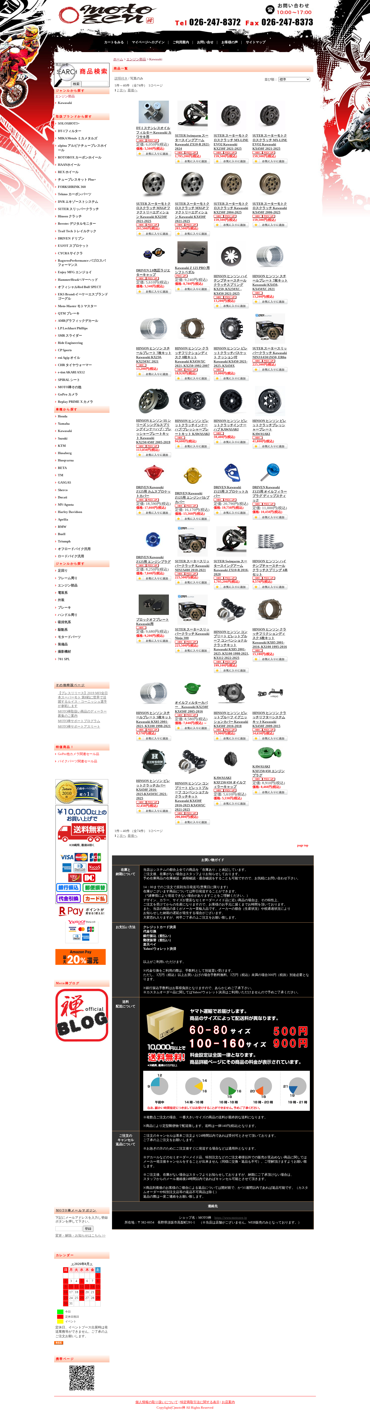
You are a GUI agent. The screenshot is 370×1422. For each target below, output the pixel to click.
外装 (61, 600)
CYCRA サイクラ (70, 253)
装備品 (63, 644)
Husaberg (65, 453)
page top (302, 845)
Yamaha (64, 423)
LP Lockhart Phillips (73, 328)
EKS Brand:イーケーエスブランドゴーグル (83, 296)
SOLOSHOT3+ (69, 123)
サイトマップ (256, 42)
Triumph (64, 541)
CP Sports (65, 350)
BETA (62, 468)
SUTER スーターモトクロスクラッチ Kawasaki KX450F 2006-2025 (269, 208)
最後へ (132, 90)
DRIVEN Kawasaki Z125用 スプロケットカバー (231, 492)
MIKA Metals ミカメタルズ (77, 138)
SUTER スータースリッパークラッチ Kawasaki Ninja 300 (192, 634)
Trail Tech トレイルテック (77, 231)
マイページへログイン (148, 42)
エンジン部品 (65, 96)
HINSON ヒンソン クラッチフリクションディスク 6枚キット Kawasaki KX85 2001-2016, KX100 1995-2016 (269, 638)
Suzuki (62, 438)
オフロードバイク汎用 (74, 549)
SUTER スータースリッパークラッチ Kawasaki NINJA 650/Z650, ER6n (269, 353)
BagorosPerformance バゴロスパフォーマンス (82, 263)
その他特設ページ (70, 685)
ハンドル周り (68, 615)
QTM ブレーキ (69, 313)
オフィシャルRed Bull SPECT (79, 287)
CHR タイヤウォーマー (75, 365)
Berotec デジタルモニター (77, 223)
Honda (62, 416)
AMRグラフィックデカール (78, 321)
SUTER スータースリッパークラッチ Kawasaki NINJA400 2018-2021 (192, 566)
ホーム (118, 59)
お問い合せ (205, 42)
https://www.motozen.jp (230, 1217)
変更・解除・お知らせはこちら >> (80, 1235)
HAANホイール (69, 165)
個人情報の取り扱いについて (156, 1402)
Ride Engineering (70, 343)
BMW (62, 527)
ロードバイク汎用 (71, 556)
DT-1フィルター (69, 131)
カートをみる (114, 42)
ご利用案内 (181, 42)
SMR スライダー (70, 335)
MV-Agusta (66, 504)
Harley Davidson (70, 512)
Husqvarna (66, 460)
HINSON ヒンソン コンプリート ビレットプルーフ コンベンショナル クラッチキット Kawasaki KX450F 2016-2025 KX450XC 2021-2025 (192, 796)
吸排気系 (64, 622)
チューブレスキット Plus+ (77, 179)
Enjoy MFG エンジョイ (75, 272)
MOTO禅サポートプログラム (79, 721)
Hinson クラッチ (70, 216)
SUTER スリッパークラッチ (78, 209)
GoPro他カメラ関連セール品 (78, 754)
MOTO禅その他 (69, 387)
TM (60, 475)
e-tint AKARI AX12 (71, 372)
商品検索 (61, 65)
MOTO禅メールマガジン (76, 1210)
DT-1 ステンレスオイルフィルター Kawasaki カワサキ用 (153, 132)
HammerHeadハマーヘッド (78, 280)
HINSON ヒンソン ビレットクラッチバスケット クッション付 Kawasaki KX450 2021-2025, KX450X (230, 357)
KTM (62, 446)
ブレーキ (64, 607)
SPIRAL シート (69, 380)
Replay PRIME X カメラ (75, 402)
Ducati (62, 497)
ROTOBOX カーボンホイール (79, 157)
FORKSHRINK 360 (72, 187)
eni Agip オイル (69, 358)
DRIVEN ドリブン (71, 238)
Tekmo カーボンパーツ (74, 194)
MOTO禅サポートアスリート (79, 726)
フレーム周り (68, 578)
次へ (123, 90)
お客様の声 (229, 42)
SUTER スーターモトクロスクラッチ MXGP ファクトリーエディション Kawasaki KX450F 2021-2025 (192, 212)
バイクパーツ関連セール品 (77, 761)
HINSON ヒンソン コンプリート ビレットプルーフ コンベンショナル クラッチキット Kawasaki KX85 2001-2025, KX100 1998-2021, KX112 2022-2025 (231, 645)
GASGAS (64, 482)
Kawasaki (65, 103)
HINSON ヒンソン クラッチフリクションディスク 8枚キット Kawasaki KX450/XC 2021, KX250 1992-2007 (192, 357)
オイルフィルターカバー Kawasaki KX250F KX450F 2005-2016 (191, 707)
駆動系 (63, 629)
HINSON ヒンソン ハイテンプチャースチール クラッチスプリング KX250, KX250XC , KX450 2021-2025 (230, 284)
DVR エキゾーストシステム (78, 202)
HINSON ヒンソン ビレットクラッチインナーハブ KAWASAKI (230, 425)
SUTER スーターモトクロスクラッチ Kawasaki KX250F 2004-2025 (231, 208)
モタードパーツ (69, 637)
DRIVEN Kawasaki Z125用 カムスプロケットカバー (153, 492)
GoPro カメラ (68, 394)
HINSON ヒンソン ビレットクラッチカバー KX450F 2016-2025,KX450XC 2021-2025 (153, 789)
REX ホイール (68, 172)
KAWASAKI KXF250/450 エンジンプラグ (268, 771)
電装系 (63, 593)
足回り (63, 570)
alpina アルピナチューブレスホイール (82, 148)
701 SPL (64, 659)
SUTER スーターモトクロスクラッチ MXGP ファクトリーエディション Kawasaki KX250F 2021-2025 (153, 212)
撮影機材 (64, 651)
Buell (61, 534)
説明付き (121, 78)
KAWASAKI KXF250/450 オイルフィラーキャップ (230, 782)
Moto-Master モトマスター (77, 306)
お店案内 (228, 1402)
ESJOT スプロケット (73, 246)
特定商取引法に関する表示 (199, 1402)
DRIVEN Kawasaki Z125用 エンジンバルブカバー (192, 498)
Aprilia (63, 519)
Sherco (63, 490)
